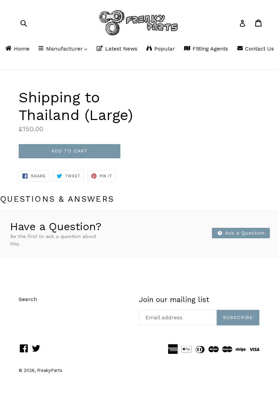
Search (28, 299)
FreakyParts (49, 370)
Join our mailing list (174, 299)
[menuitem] (17, 49)
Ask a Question (244, 233)
